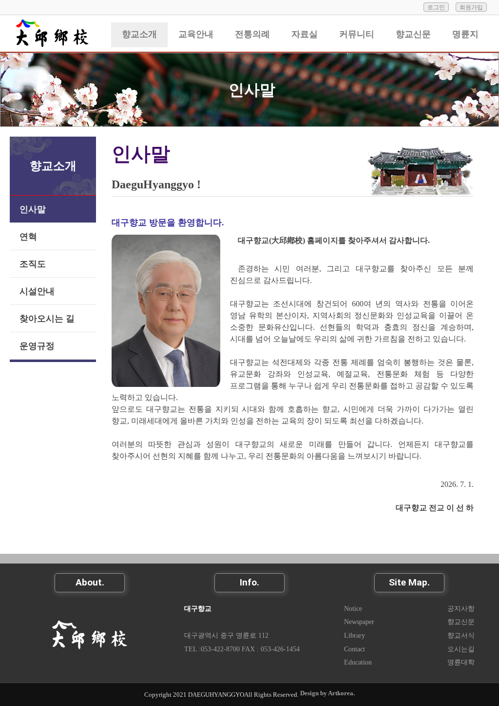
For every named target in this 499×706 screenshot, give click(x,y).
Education (358, 662)
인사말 (252, 90)
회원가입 (471, 7)
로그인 (436, 7)
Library (354, 635)
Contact (354, 649)
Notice (353, 608)
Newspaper (359, 621)
